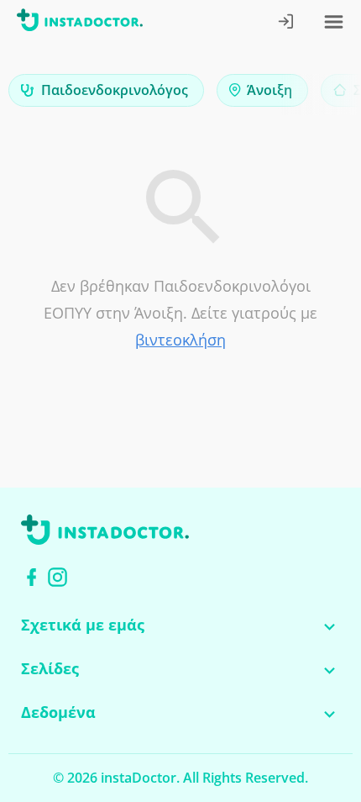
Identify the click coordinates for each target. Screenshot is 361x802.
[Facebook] (31, 577)
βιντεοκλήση (180, 340)
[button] (319, 94)
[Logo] (80, 23)
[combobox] (106, 90)
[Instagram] (57, 577)
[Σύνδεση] (286, 23)
